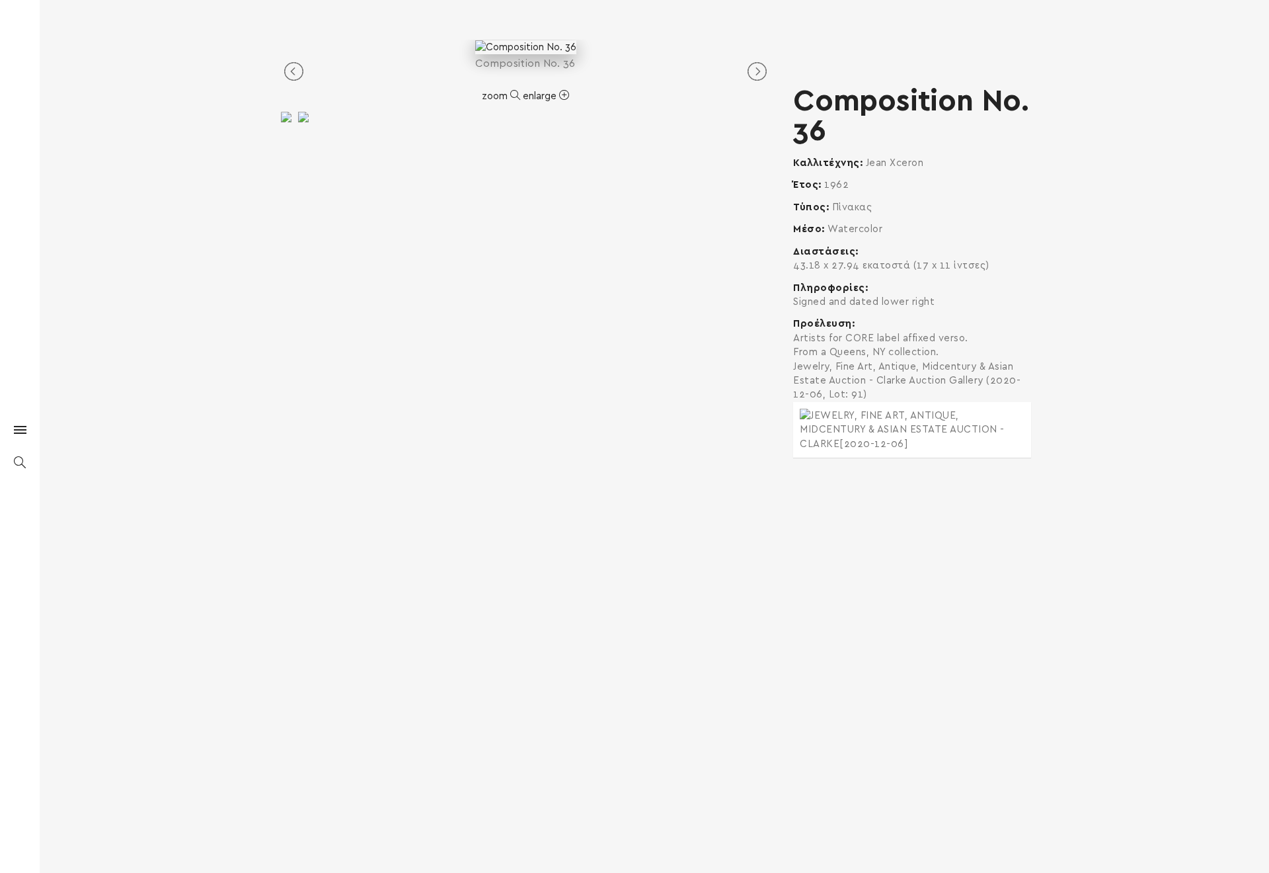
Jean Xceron (895, 163)
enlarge (541, 96)
